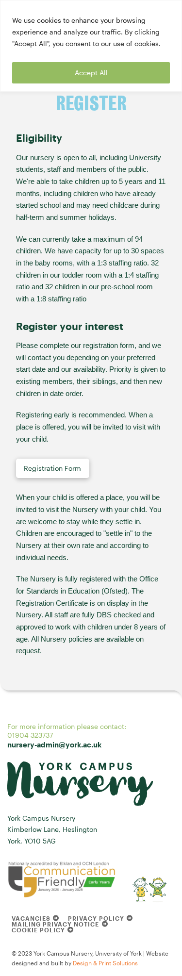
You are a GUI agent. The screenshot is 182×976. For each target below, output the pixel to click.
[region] (91, 46)
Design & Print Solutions (105, 962)
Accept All (91, 72)
